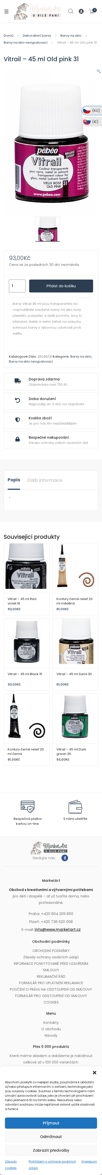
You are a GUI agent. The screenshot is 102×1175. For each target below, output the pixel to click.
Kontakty (51, 1022)
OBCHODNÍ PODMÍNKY (51, 950)
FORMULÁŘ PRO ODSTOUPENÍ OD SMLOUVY (51, 995)
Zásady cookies (11, 1164)
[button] (94, 1072)
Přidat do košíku (61, 285)
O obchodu (51, 1029)
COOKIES (51, 1002)
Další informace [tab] (44, 480)
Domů (8, 35)
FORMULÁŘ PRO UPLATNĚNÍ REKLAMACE (51, 982)
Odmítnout (51, 1136)
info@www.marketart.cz (58, 929)
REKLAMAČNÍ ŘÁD (51, 976)
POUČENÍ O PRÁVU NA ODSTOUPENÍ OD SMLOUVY (51, 989)
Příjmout (51, 1123)
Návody (51, 1035)
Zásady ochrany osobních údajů (51, 957)
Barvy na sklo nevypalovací (26, 42)
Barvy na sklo (70, 35)
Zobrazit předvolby (51, 1150)
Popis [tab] (14, 480)
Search (71, 11)
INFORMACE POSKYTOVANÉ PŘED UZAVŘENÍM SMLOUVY (51, 967)
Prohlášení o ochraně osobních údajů (52, 1164)
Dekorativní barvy (37, 35)
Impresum (89, 1161)
